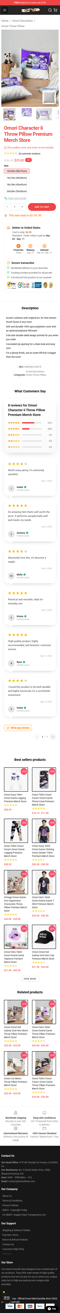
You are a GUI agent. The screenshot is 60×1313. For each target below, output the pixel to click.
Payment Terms (10, 1235)
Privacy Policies (10, 1205)
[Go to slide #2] (27, 114)
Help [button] (54, 1309)
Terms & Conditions (12, 1200)
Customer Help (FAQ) (13, 1249)
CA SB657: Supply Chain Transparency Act (24, 1214)
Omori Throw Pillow (12, 26)
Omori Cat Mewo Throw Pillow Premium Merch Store (15, 1082)
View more (30, 979)
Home (4, 20)
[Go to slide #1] (9, 114)
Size (6, 165)
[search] (50, 10)
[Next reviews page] (53, 737)
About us (7, 1196)
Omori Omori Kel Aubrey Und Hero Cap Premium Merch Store (43, 955)
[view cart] (55, 10)
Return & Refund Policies (15, 1239)
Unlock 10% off (7, 1298)
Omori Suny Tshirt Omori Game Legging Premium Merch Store (15, 798)
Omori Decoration (22, 20)
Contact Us (8, 1244)
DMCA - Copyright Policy (14, 1210)
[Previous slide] (6, 68)
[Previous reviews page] (37, 737)
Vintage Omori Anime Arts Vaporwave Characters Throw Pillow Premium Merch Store (15, 904)
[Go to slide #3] (44, 114)
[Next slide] (53, 68)
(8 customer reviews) (29, 153)
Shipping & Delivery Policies (16, 1230)
